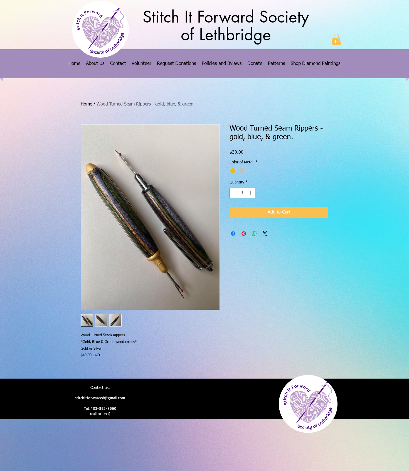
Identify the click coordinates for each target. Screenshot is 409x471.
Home (86, 104)
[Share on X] (265, 233)
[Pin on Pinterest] (243, 233)
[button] (336, 39)
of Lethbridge (226, 34)
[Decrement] (233, 193)
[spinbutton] (242, 193)
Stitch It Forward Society (226, 17)
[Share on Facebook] (233, 233)
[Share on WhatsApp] (254, 233)
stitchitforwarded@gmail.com (100, 397)
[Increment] (250, 193)
